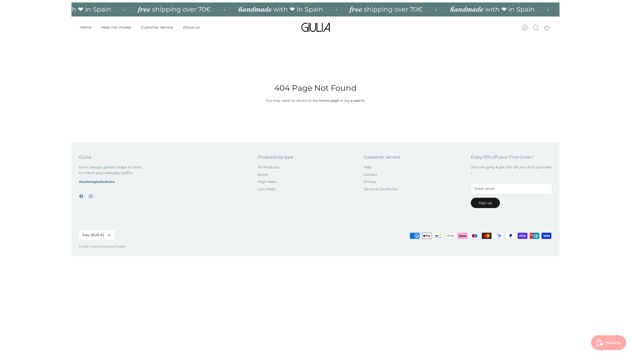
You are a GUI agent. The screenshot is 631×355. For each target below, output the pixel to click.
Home (85, 27)
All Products (268, 167)
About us (191, 27)
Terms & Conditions (380, 189)
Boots (263, 174)
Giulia (93, 246)
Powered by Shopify (111, 246)
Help (367, 167)
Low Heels (266, 189)
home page (329, 100)
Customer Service (157, 27)
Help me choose (116, 27)
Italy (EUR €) (93, 235)
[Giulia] (316, 27)
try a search (355, 100)
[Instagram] (91, 196)
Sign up (485, 203)
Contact (370, 174)
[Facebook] (81, 196)
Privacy (370, 181)
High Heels (267, 181)
